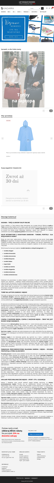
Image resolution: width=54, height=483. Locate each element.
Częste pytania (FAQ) (24, 459)
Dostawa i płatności (23, 456)
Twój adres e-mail (32, 430)
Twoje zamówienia (41, 456)
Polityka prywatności (6, 470)
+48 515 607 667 (5, 456)
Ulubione (39, 454)
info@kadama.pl (5, 454)
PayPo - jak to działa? (24, 460)
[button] (42, 8)
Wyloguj (39, 459)
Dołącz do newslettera (36, 434)
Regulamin (43, 437)
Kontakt (21, 454)
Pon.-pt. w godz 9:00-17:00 (8, 457)
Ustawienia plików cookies (8, 471)
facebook (27, 478)
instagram (34, 478)
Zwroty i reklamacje (23, 457)
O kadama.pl (4, 466)
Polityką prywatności (36, 440)
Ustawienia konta (41, 457)
